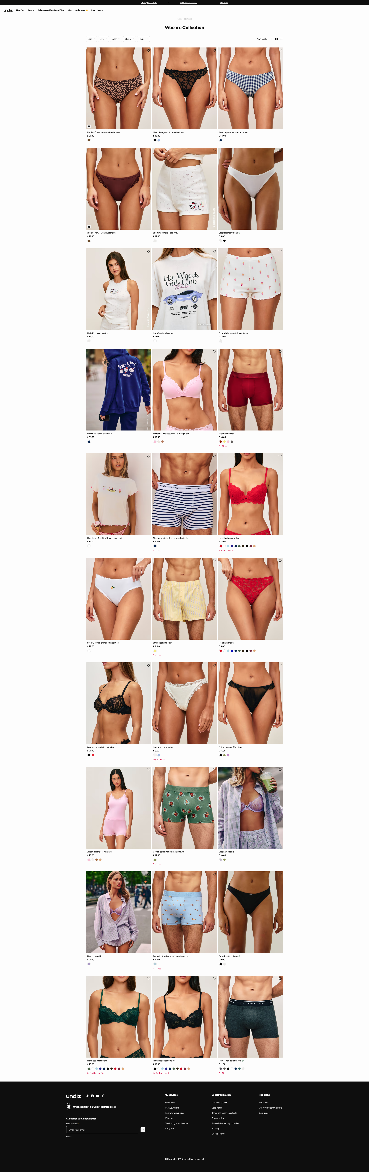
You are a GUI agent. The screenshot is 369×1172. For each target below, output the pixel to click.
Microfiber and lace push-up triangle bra (171, 433)
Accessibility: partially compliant (225, 1123)
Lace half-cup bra (226, 851)
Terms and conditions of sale (224, 1113)
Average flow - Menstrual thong (101, 232)
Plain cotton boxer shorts (230, 1060)
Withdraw (169, 1118)
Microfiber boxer (226, 433)
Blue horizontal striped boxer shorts (169, 538)
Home (179, 19)
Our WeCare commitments (270, 1107)
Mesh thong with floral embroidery (168, 132)
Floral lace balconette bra (164, 1060)
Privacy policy (218, 1118)
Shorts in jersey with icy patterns (233, 333)
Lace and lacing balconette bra (100, 747)
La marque (188, 19)
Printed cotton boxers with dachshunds (170, 956)
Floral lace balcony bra (97, 1060)
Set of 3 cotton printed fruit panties (103, 642)
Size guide (169, 1128)
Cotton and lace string (163, 747)
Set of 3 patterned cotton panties (233, 132)
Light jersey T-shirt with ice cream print (104, 538)
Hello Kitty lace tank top (97, 333)
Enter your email (72, 1124)
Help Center (170, 1102)
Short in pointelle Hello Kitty (165, 232)
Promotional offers (220, 1102)
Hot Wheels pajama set (163, 333)
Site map (215, 1128)
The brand (263, 1102)
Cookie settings (218, 1133)
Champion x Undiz (149, 2)
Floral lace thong (226, 642)
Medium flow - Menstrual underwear (103, 132)
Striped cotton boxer (162, 642)
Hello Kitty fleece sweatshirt (99, 433)
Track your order (172, 1107)
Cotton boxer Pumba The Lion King (168, 851)
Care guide (263, 1113)
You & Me (224, 2)
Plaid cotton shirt (94, 956)
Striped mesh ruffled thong (231, 747)
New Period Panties (188, 2)
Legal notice (217, 1107)
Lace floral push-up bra (229, 538)
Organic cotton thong (228, 232)
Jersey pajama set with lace (99, 851)
